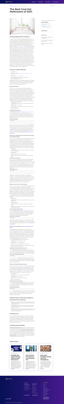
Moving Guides (40, 1)
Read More (12, 368)
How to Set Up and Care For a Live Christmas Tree (30, 357)
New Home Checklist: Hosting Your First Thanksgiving (45, 357)
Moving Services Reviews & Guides (46, 26)
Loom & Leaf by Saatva (19, 75)
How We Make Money (46, 398)
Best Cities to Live (26, 389)
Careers (44, 386)
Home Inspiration (55, 1)
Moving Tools (34, 1)
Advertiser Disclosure (52, 5)
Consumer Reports (20, 46)
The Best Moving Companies (45, 27)
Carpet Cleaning (34, 389)
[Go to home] (10, 2)
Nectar (16, 71)
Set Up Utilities (26, 387)
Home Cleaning (34, 388)
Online (17, 152)
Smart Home (34, 387)
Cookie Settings (45, 388)
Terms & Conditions (45, 393)
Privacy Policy (45, 387)
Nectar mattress (14, 88)
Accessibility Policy (45, 396)
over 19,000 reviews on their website (27, 111)
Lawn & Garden (34, 390)
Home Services (47, 1)
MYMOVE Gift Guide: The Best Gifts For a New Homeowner (15, 357)
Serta (25, 47)
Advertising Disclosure (46, 397)
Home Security (34, 386)
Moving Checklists (26, 386)
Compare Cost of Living (27, 388)
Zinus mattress (13, 138)
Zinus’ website (13, 159)
